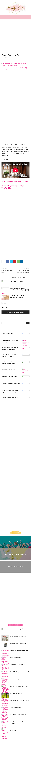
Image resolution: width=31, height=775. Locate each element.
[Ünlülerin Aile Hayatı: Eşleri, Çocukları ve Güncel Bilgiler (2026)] (5, 290)
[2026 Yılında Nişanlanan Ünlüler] (25, 378)
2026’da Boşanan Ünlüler (16, 281)
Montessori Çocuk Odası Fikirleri (10, 397)
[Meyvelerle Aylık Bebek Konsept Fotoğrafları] (5, 730)
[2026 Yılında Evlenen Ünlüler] (25, 371)
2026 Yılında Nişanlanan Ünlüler (9, 376)
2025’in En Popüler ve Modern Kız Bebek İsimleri (23, 271)
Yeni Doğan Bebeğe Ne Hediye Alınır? (19, 679)
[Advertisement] (15, 38)
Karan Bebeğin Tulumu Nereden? (18, 714)
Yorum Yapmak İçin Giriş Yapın (15, 312)
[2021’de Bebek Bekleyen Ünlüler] (5, 630)
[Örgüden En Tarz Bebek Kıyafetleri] (5, 638)
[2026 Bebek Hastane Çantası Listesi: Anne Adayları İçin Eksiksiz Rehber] (25, 344)
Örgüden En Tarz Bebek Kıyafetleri (18, 636)
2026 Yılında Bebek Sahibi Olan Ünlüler (11, 383)
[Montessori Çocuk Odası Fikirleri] (25, 399)
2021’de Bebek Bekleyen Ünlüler (18, 629)
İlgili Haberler (6, 277)
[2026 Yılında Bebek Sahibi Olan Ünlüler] (25, 385)
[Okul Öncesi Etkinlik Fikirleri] (5, 695)
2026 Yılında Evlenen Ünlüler (8, 369)
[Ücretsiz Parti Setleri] (15, 542)
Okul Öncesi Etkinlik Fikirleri (17, 693)
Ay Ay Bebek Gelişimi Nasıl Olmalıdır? (19, 671)
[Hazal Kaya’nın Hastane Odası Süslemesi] (5, 723)
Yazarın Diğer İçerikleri (18, 277)
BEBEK (3, 300)
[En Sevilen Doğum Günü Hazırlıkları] (15, 554)
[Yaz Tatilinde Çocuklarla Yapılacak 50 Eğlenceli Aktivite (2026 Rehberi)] (25, 349)
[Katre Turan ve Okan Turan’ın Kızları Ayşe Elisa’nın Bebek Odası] (5, 297)
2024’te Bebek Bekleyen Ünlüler (17, 664)
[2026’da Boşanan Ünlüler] (5, 282)
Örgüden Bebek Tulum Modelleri (18, 643)
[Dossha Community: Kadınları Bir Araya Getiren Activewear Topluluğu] (25, 392)
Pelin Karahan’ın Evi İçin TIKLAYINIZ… (15, 182)
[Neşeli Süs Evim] (15, 8)
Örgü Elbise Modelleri (15, 707)
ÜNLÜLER (3, 286)
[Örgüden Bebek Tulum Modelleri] (5, 645)
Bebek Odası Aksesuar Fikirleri (7, 271)
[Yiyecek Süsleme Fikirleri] (15, 567)
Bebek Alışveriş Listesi (15, 657)
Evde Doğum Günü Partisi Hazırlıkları (19, 650)
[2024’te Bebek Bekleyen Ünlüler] (5, 666)
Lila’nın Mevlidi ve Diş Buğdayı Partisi (19, 686)
